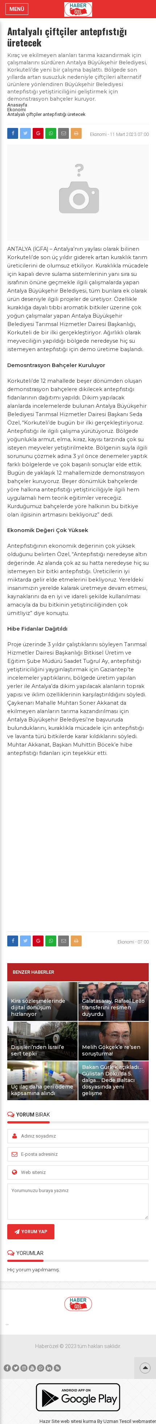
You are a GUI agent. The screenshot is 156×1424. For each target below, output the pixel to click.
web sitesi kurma (78, 1421)
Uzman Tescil (117, 1421)
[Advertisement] (78, 849)
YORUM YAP (34, 1231)
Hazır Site (49, 1421)
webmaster (144, 1421)
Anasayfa (17, 105)
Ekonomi (16, 109)
